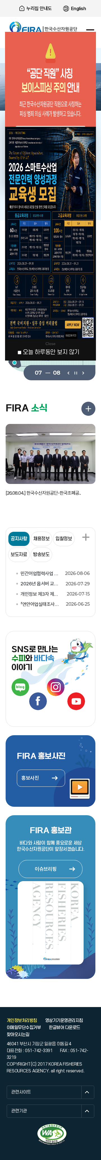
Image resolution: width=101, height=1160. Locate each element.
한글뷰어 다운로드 (64, 1027)
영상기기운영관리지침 (64, 1020)
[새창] (51, 1134)
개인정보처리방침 (22, 1020)
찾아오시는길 (18, 1034)
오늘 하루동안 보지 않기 (51, 352)
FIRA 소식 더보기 (88, 409)
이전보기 (68, 372)
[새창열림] (20, 687)
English (78, 8)
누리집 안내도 (39, 8)
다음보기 (83, 372)
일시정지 (75, 372)
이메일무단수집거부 (24, 1027)
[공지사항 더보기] (85, 537)
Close (50, 343)
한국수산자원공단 (43, 28)
